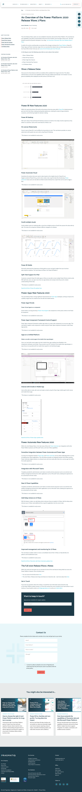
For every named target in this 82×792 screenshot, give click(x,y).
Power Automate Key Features (8, 44)
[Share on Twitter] (79, 14)
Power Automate (54, 446)
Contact (2, 773)
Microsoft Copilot (31, 778)
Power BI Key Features (6, 40)
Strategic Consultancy (32, 758)
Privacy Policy (42, 790)
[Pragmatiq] (3, 4)
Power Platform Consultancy (34, 765)
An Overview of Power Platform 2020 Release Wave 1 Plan (9, 71)
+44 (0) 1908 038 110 (66, 4)
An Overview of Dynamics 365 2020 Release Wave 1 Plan (9, 58)
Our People (3, 764)
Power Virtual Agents (43, 311)
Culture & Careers (4, 767)
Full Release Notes (5, 46)
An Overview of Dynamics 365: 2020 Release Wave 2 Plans (9, 64)
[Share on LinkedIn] (79, 17)
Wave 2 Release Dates (6, 38)
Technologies (24, 4)
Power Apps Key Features (7, 42)
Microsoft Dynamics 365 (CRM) (34, 773)
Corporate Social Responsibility (7, 771)
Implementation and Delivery (34, 760)
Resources (48, 4)
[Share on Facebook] (79, 21)
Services (15, 4)
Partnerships (3, 768)
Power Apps (41, 456)
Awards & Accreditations (6, 770)
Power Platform (63, 45)
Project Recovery (31, 763)
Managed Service (31, 761)
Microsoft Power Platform (33, 776)
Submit (27, 610)
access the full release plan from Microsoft (50, 49)
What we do (3, 765)
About (40, 4)
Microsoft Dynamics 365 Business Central (36, 775)
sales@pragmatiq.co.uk (60, 758)
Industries (33, 4)
